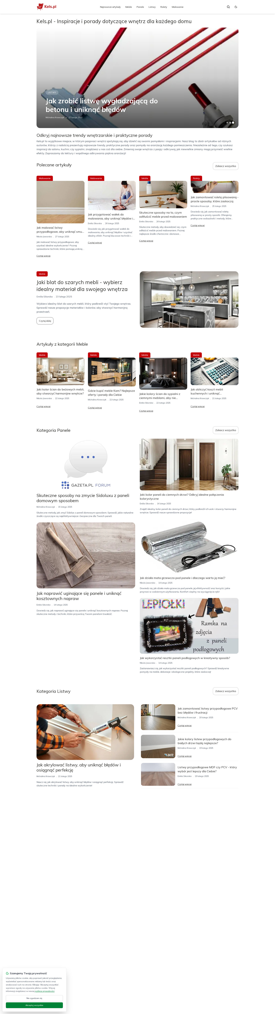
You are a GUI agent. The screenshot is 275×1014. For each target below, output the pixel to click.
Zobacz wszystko (225, 166)
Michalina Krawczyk (55, 117)
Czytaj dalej (45, 320)
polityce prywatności (44, 991)
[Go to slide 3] (233, 123)
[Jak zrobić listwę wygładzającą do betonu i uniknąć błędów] (137, 78)
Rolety (163, 6)
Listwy (152, 6)
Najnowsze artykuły (110, 6)
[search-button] (228, 6)
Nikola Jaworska (44, 236)
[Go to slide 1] (227, 122)
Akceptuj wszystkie (34, 1005)
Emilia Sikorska (95, 223)
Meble (128, 6)
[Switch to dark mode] (235, 6)
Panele (140, 6)
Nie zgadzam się (34, 998)
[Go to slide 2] (230, 122)
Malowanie (177, 6)
